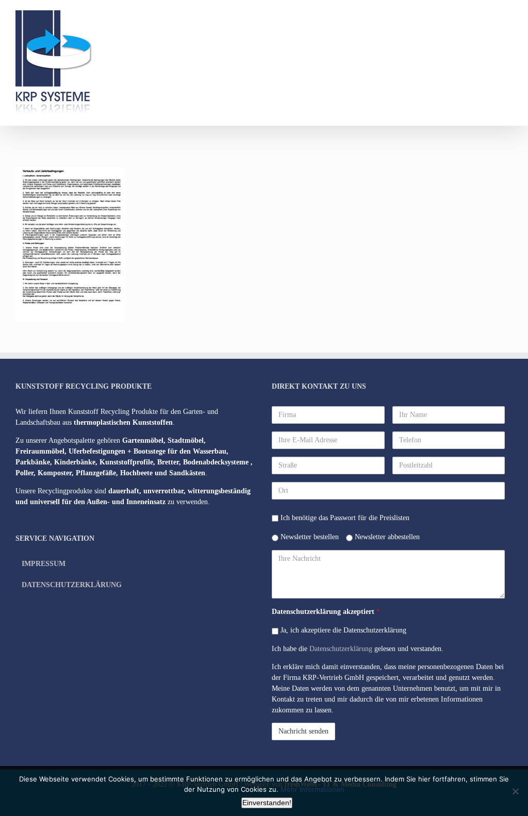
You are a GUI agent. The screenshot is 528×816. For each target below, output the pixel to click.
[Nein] (515, 791)
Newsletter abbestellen (386, 537)
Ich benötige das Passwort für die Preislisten (343, 518)
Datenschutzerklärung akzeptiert (326, 611)
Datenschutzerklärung (72, 585)
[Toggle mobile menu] (508, 15)
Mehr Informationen (312, 789)
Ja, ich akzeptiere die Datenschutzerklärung (342, 630)
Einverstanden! (266, 802)
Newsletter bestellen (308, 537)
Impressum (43, 564)
